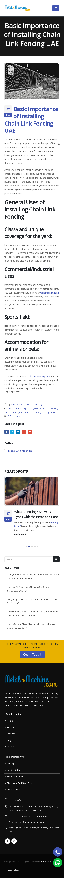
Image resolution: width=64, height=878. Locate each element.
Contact (10, 746)
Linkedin (14, 841)
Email (30, 432)
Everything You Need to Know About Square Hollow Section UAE (32, 601)
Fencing (38, 404)
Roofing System (14, 770)
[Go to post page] (32, 491)
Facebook (6, 432)
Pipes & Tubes (13, 789)
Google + (24, 432)
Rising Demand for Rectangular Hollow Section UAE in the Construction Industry (33, 576)
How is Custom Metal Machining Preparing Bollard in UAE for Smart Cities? (32, 626)
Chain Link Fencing (17, 408)
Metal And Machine (20, 404)
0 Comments (14, 416)
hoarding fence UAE (19, 412)
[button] (55, 8)
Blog (9, 740)
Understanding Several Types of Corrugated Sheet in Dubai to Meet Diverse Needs (32, 613)
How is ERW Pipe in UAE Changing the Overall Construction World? (28, 589)
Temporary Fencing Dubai (43, 412)
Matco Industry (14, 870)
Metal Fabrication (15, 776)
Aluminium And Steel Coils (19, 783)
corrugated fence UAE (38, 408)
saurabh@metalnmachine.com (29, 822)
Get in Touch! (32, 654)
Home (10, 720)
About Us (11, 727)
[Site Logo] (17, 8)
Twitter (12, 432)
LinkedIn (18, 432)
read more (19, 534)
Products (11, 733)
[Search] (56, 559)
